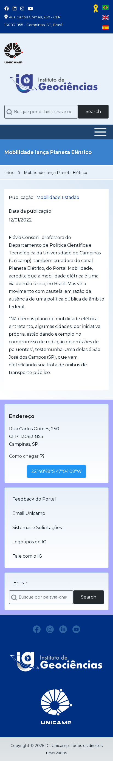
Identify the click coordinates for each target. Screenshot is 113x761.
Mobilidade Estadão (57, 197)
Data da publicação (30, 211)
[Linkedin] (63, 629)
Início (9, 172)
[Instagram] (49, 629)
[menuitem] (56, 499)
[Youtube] (76, 629)
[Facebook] (36, 629)
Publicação (21, 197)
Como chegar (24, 456)
